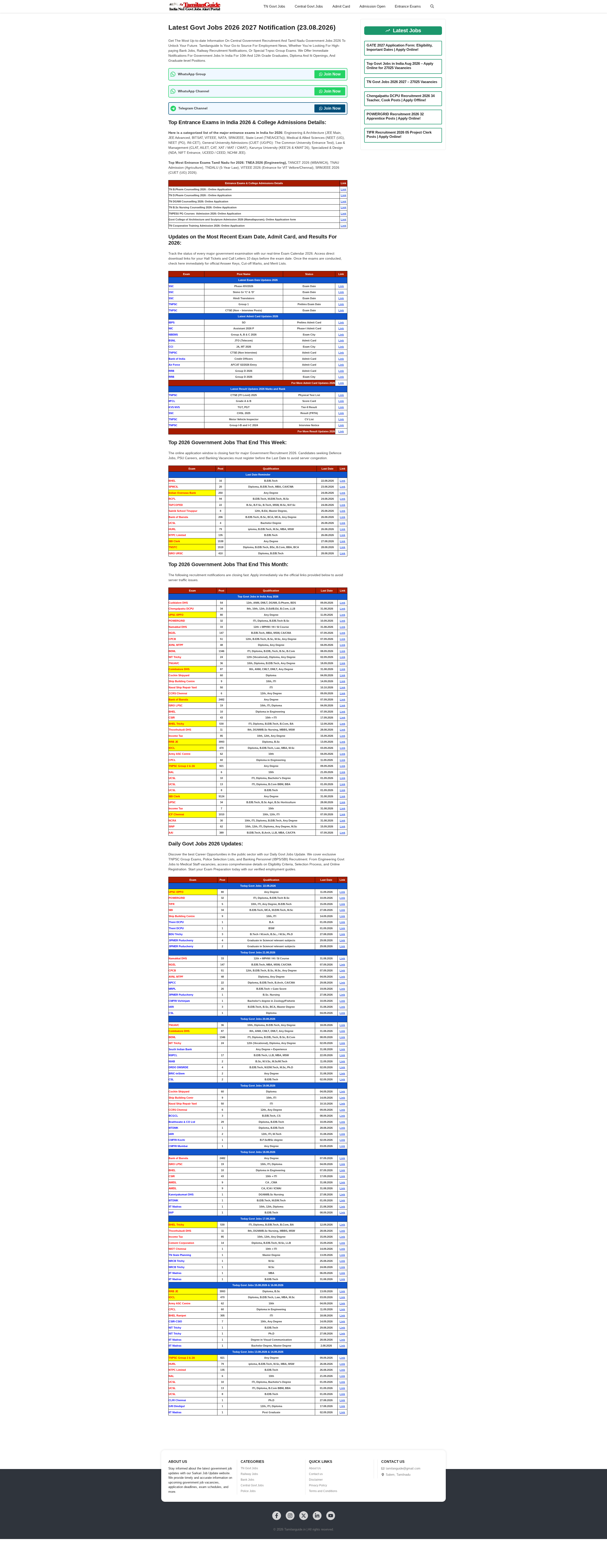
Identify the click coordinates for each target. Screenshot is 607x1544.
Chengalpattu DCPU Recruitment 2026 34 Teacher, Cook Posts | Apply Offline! (401, 98)
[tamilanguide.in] (194, 6)
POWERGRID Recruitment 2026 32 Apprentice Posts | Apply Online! (395, 116)
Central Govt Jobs (309, 6)
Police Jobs (248, 1491)
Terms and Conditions (323, 1491)
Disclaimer (316, 1479)
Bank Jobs (247, 1479)
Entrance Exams (408, 6)
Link (343, 189)
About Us (315, 1468)
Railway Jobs (249, 1474)
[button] (432, 6)
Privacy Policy (318, 1485)
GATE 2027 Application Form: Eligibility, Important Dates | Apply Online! (399, 47)
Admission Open (372, 6)
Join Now (332, 74)
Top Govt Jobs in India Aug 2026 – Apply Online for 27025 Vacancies (400, 65)
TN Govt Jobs (274, 6)
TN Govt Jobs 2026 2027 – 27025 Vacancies (402, 82)
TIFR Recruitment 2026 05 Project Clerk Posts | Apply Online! (399, 134)
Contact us (316, 1474)
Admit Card (341, 6)
